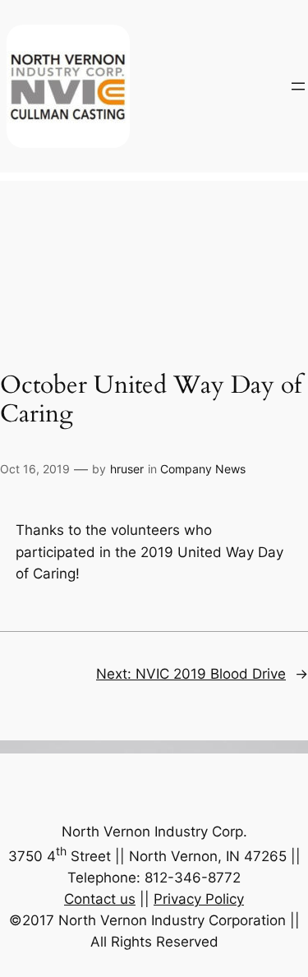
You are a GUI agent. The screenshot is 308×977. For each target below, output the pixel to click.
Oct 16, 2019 (35, 469)
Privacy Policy (199, 899)
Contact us (100, 899)
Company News (203, 469)
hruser (127, 469)
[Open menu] (298, 86)
